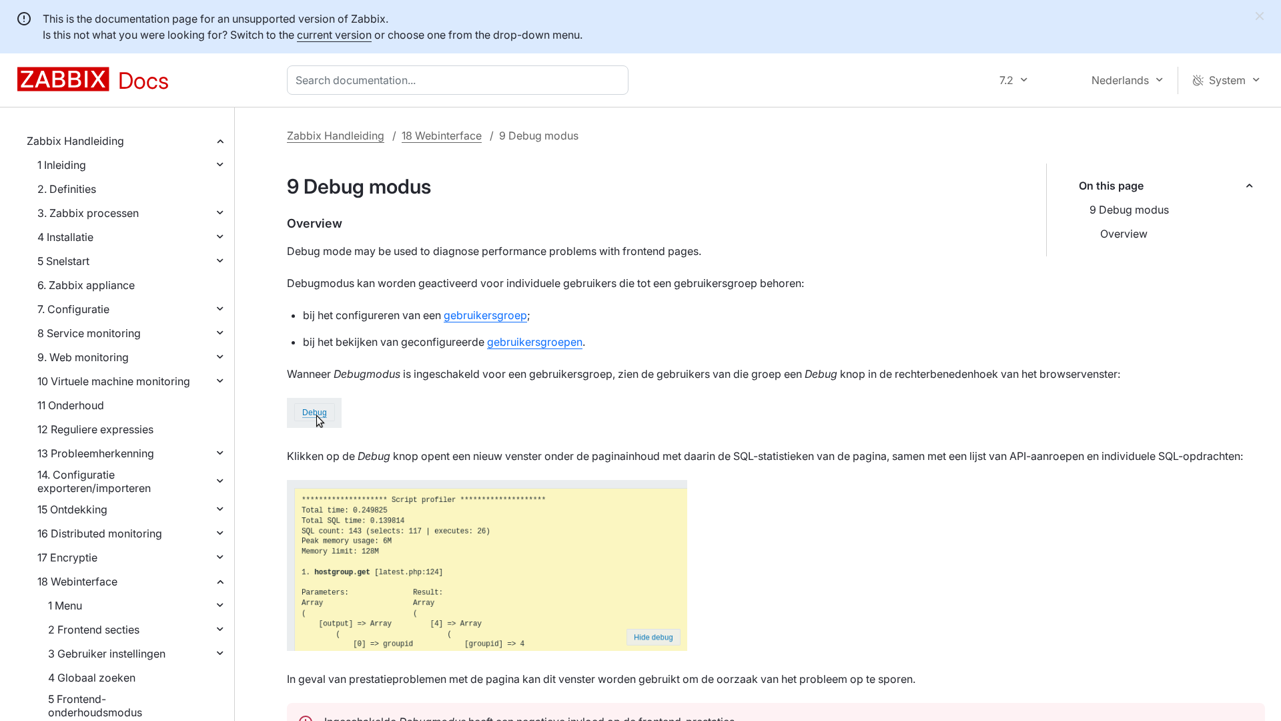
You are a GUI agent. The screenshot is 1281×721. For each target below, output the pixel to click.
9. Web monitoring (83, 357)
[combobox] (460, 80)
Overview (1124, 233)
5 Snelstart (63, 261)
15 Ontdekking (72, 509)
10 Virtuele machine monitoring (113, 381)
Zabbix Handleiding (75, 141)
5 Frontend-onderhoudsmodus (95, 705)
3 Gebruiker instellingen (106, 653)
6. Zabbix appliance (86, 285)
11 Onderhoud (70, 405)
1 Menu (65, 605)
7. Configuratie (73, 309)
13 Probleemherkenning (95, 453)
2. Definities (66, 189)
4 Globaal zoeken (91, 677)
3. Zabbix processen (88, 213)
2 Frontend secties (93, 629)
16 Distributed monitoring (99, 533)
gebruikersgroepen (534, 341)
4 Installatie (65, 237)
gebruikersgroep (485, 315)
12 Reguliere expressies (95, 429)
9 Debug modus (1129, 209)
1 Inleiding (61, 165)
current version (334, 34)
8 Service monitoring (89, 333)
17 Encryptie (67, 557)
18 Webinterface (77, 581)
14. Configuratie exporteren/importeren (94, 481)
